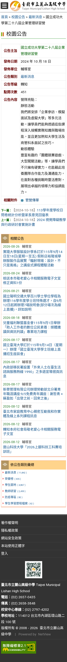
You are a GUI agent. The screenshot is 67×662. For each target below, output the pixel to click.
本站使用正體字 (13, 546)
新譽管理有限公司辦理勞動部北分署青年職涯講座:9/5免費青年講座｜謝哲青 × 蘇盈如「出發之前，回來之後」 (33, 393)
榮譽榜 (13, 478)
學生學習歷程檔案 (19, 503)
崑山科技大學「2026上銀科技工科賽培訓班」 (32, 449)
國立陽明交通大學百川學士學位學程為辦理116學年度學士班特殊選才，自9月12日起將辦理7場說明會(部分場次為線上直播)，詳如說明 (32, 303)
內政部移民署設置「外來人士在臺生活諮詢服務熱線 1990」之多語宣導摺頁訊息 (33, 371)
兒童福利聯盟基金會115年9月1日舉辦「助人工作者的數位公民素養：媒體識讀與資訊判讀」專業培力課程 (32, 327)
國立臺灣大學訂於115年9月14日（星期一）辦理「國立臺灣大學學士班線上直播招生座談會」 (32, 349)
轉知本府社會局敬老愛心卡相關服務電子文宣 (32, 431)
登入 (4, 553)
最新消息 (16, 472)
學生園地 (15, 485)
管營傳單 (32, 200)
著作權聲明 (9, 523)
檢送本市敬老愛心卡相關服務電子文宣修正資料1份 (32, 280)
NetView (44, 634)
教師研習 (15, 491)
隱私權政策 (9, 530)
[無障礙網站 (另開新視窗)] (33, 647)
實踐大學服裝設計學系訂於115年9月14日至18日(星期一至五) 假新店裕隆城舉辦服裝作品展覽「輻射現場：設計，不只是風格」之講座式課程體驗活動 (32, 258)
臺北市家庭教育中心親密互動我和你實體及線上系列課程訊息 (32, 414)
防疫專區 (13, 497)
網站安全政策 (11, 538)
